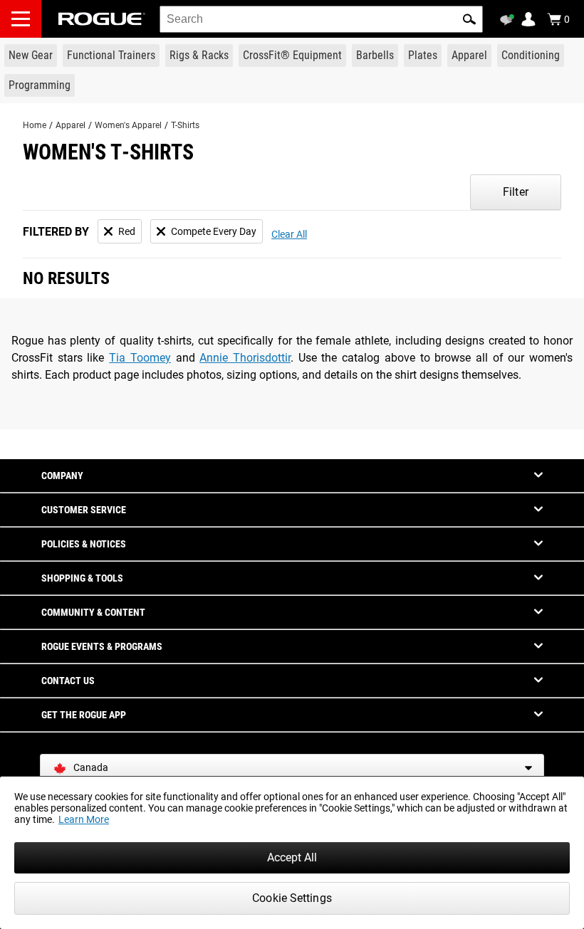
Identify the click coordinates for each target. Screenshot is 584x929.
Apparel (70, 125)
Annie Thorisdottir (245, 357)
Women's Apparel (128, 125)
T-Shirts (185, 125)
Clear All (289, 234)
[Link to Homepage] (101, 19)
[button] (469, 19)
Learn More (83, 819)
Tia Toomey (140, 357)
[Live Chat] (509, 20)
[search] (321, 19)
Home (34, 125)
